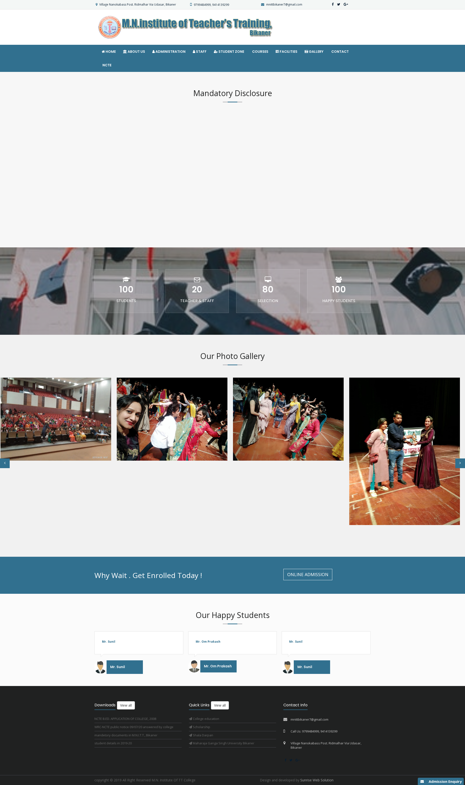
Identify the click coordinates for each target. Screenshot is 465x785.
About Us (136, 51)
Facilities (288, 51)
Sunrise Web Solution (316, 780)
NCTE (106, 65)
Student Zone (231, 51)
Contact (340, 51)
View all (126, 705)
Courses (259, 51)
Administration (170, 51)
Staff (201, 51)
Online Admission (307, 574)
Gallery (315, 51)
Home (110, 51)
